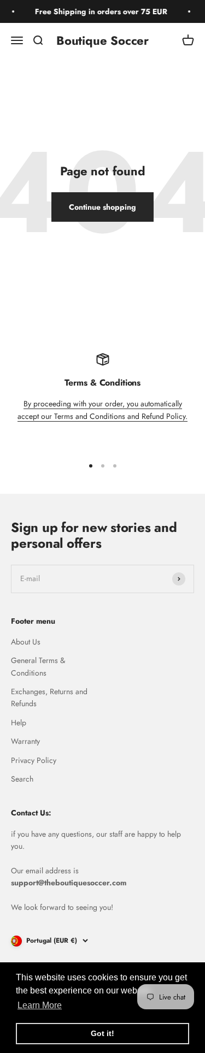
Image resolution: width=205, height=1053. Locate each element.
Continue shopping (102, 207)
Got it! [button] (102, 1033)
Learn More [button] (39, 1005)
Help (18, 722)
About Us (25, 641)
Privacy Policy (33, 760)
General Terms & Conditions (38, 666)
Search (22, 778)
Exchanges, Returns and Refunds (49, 697)
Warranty (25, 741)
